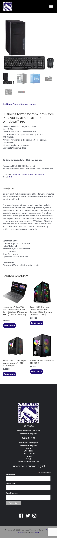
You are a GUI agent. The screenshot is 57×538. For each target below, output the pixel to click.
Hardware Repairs (28, 433)
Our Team (28, 451)
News (28, 459)
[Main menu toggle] (51, 6)
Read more (9, 325)
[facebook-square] (22, 515)
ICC (10, 177)
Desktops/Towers (11, 104)
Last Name (10, 483)
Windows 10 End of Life (28, 461)
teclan (36, 532)
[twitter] (28, 515)
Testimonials (28, 453)
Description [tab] (8, 188)
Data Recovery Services (28, 430)
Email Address (13, 493)
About (29, 448)
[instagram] (35, 515)
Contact (29, 456)
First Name (10, 474)
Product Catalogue (28, 442)
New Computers (28, 104)
